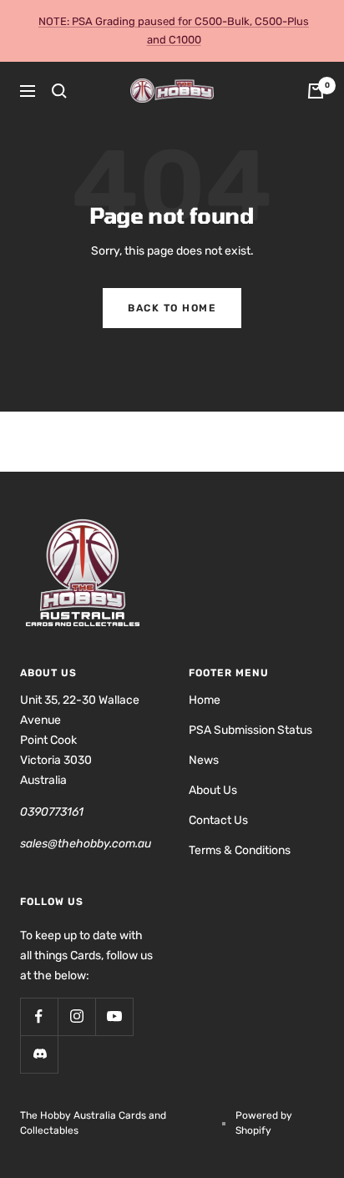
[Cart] (315, 91)
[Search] (59, 91)
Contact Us (218, 820)
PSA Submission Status (250, 730)
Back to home (172, 308)
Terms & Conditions (240, 850)
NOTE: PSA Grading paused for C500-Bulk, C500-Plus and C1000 (173, 30)
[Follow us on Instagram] (76, 1016)
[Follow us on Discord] (39, 1054)
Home (204, 700)
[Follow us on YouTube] (114, 1016)
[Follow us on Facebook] (39, 1016)
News (204, 760)
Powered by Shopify (263, 1123)
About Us (213, 790)
